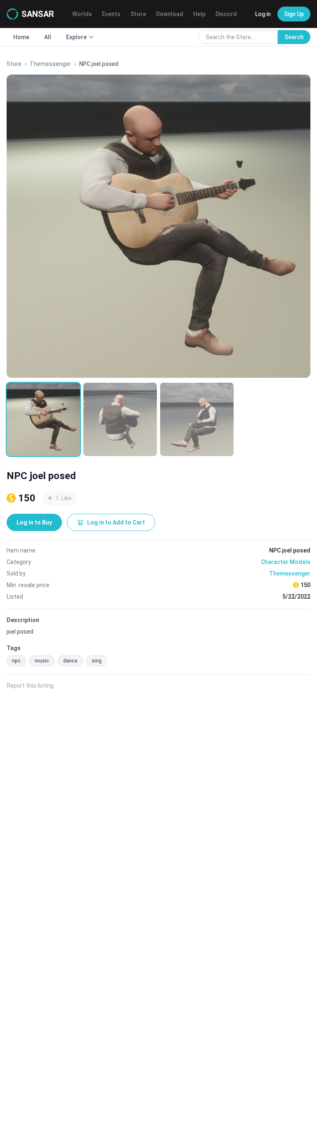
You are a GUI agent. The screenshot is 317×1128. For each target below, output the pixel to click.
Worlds (82, 14)
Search (294, 37)
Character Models (285, 562)
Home (21, 37)
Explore (76, 37)
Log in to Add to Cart (116, 522)
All (47, 37)
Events (111, 14)
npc (16, 661)
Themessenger (50, 64)
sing (97, 661)
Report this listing (30, 685)
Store (138, 14)
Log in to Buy (34, 522)
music (42, 661)
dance (70, 661)
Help (199, 14)
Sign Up (294, 14)
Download (169, 14)
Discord (226, 14)
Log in (263, 14)
